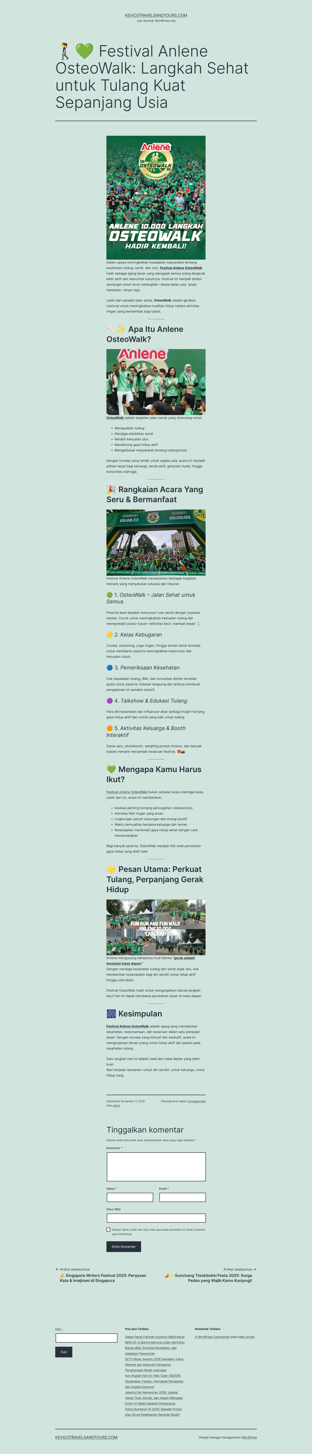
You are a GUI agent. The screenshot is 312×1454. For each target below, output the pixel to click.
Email (164, 1188)
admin (116, 1105)
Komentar (114, 1148)
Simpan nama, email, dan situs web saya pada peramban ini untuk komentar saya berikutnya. (158, 1232)
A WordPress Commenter (212, 1337)
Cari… (59, 1329)
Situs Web (113, 1209)
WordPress (249, 1437)
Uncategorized (196, 1101)
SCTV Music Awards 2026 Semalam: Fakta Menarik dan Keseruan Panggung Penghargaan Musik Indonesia (154, 1364)
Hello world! (246, 1337)
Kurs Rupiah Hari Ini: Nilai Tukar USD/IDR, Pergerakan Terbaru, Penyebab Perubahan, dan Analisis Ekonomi (154, 1381)
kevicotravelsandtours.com (156, 15)
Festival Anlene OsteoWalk (126, 792)
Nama (111, 1188)
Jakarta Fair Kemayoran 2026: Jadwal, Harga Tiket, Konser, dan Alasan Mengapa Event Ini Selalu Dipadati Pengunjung (154, 1398)
